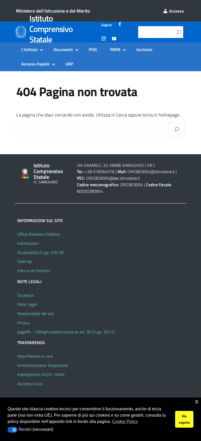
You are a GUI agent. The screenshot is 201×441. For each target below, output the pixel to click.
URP (69, 64)
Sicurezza (25, 295)
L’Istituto (29, 49)
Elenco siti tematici (33, 270)
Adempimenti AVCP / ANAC (41, 374)
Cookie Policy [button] (125, 421)
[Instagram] (103, 39)
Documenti (63, 49)
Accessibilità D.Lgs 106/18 (40, 252)
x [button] (196, 401)
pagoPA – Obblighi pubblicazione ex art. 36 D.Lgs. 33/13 (65, 332)
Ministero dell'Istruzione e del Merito (53, 10)
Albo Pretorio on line (35, 356)
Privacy (23, 322)
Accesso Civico (29, 384)
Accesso (176, 11)
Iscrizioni (144, 49)
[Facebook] (119, 25)
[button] (12, 430)
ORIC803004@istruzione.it (151, 171)
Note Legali (27, 304)
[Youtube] (114, 39)
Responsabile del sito (35, 313)
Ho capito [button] (184, 419)
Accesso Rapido (35, 64)
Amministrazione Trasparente (42, 365)
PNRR (115, 49)
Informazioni (28, 243)
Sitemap (24, 261)
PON (93, 49)
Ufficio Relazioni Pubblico (38, 234)
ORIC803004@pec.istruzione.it (113, 178)
